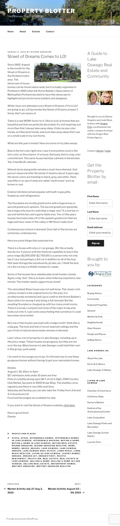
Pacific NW (34, 459)
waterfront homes (63, 464)
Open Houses (94, 328)
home (71, 446)
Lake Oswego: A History (99, 370)
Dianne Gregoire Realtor (50, 446)
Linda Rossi (64, 451)
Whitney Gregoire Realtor (53, 466)
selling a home (40, 461)
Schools (36, 31)
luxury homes (71, 453)
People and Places (24, 434)
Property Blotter (41, 10)
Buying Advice (94, 293)
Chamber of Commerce (99, 390)
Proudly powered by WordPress (22, 518)
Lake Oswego (50, 448)
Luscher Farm (94, 442)
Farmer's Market (95, 402)
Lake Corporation (96, 417)
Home (11, 31)
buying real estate (64, 443)
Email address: (95, 227)
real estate (50, 459)
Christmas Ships (95, 396)
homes (16, 448)
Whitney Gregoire (23, 466)
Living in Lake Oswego (46, 453)
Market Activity (95, 316)
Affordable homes (42, 438)
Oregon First (47, 456)
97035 (24, 438)
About (23, 31)
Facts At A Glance (96, 364)
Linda (107, 150)
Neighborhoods (95, 322)
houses (35, 448)
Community (93, 299)
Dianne (99, 150)
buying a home (70, 440)
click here (69, 405)
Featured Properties (97, 305)
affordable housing (46, 440)
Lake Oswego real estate (39, 451)
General (91, 310)
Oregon (16, 456)
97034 (15, 438)
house (25, 448)
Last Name (93, 211)
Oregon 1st (30, 456)
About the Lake (95, 358)
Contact (50, 31)
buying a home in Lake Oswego (31, 443)
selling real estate (36, 464)
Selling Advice (94, 339)
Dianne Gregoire (41, 52)
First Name (93, 196)
